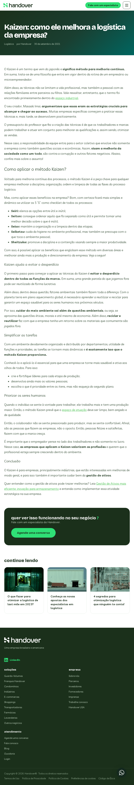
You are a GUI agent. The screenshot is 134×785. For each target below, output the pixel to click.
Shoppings (9, 702)
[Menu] (127, 5)
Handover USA (76, 707)
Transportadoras (13, 707)
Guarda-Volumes (13, 676)
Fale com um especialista (103, 5)
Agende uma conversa (33, 533)
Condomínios (11, 686)
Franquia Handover (14, 681)
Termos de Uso (11, 778)
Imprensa (74, 696)
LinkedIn (15, 659)
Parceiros (74, 681)
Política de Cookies (58, 778)
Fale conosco (11, 743)
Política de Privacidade (34, 778)
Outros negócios (13, 723)
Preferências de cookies (83, 778)
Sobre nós (74, 676)
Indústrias (9, 691)
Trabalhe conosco (78, 702)
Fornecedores (76, 691)
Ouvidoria (9, 753)
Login (7, 758)
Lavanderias (10, 717)
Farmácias (10, 712)
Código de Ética (106, 778)
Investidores (75, 686)
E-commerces (11, 696)
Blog (6, 748)
